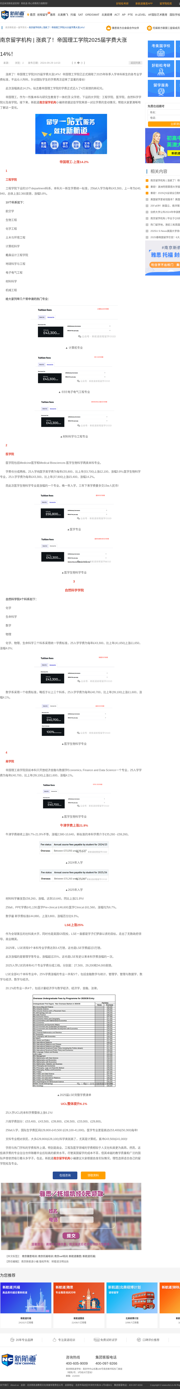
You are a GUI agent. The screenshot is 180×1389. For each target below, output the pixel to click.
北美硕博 (107, 14)
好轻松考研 (122, 3)
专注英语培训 (66, 1339)
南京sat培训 (61, 1256)
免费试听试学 (108, 1339)
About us (14, 1385)
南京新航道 (10, 27)
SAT (80, 14)
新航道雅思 (75, 1256)
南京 (33, 14)
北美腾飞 (63, 14)
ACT (117, 14)
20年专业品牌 (24, 1339)
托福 (73, 14)
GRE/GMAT (92, 14)
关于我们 (4, 1385)
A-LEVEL (140, 14)
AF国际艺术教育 (157, 14)
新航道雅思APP (144, 3)
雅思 (52, 14)
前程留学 (42, 14)
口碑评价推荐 (151, 1339)
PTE (130, 14)
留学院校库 (166, 3)
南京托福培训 (45, 1256)
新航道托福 (89, 1256)
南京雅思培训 (29, 1256)
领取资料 (93, 1175)
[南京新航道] (13, 14)
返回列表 (135, 62)
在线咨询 (65, 1175)
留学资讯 (22, 27)
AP (124, 14)
